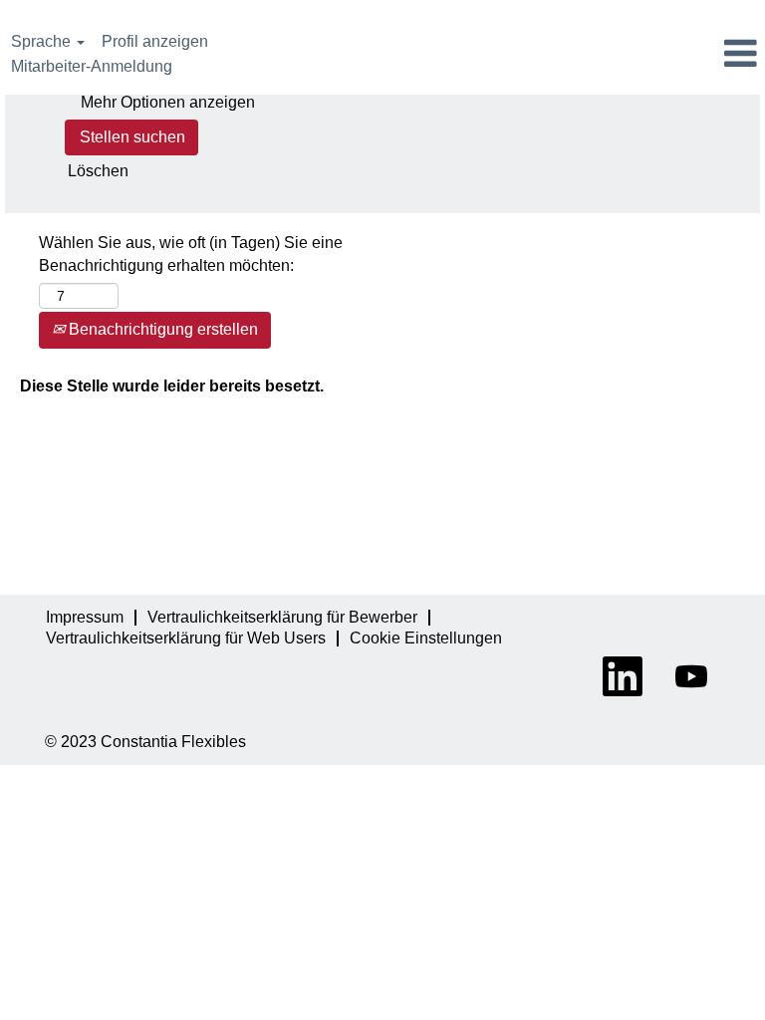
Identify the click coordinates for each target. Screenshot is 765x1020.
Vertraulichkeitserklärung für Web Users (186, 638)
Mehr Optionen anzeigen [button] (168, 102)
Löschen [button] (98, 170)
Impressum (85, 617)
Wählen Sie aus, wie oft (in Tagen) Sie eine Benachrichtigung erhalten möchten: (191, 254)
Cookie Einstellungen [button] (426, 638)
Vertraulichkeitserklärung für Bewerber (282, 617)
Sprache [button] (43, 41)
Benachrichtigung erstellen (161, 329)
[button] (637, 55)
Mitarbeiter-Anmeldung (91, 66)
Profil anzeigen (155, 41)
